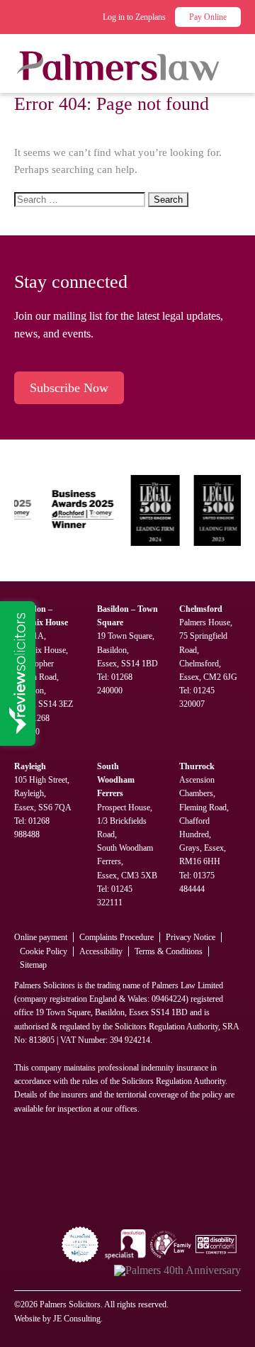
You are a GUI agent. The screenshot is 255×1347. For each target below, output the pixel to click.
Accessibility (101, 951)
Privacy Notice (190, 937)
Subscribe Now (69, 388)
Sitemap (33, 965)
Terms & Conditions (169, 951)
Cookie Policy (43, 951)
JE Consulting (77, 1319)
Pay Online (208, 17)
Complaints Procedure (116, 937)
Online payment (40, 937)
